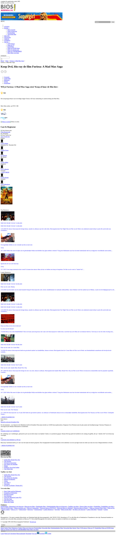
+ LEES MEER (5, 172)
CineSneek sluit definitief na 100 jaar (10, 439)
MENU (3, 21)
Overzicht (6, 77)
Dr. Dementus (5, 132)
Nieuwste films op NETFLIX (48, 508)
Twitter (49, 533)
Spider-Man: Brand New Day (12, 460)
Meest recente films (66, 509)
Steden (6, 528)
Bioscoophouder (20, 533)
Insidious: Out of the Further (11, 467)
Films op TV (10, 45)
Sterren (74, 528)
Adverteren (13, 533)
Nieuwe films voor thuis (86, 506)
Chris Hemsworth (5, 132)
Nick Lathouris (5, 169)
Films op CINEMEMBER (14, 51)
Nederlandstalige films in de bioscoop (57, 506)
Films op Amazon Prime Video (98, 508)
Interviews (30, 509)
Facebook (42, 533)
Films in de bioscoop (28, 528)
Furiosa (5, 137)
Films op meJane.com (20, 508)
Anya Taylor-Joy (5, 136)
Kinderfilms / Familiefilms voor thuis (104, 506)
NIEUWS (6, 36)
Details (6, 81)
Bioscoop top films (30, 506)
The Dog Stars (8, 499)
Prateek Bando (5, 177)
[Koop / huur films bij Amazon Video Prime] (4, 118)
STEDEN (6, 26)
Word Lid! (7, 533)
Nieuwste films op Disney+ (81, 508)
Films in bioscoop (12, 31)
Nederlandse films (41, 506)
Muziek (5, 185)
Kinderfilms (10, 46)
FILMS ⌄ (7, 28)
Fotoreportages (38, 509)
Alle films (57, 509)
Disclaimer (28, 533)
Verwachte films (11, 34)
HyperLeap (33, 522)
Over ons (34, 533)
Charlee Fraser (4, 150)
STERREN (7, 40)
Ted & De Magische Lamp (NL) (12, 497)
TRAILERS (7, 37)
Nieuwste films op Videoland (65, 508)
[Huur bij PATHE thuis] (3, 94)
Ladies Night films (92, 509)
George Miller (4, 162)
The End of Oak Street (10, 463)
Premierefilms (11, 33)
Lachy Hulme (4, 143)
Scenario (5, 170)
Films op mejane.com (13, 50)
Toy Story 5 (7, 482)
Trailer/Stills (7, 78)
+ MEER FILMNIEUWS (8, 417)
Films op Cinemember (33, 508)
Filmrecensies (22, 509)
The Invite (7, 484)
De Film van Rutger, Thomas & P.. (13, 485)
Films (6, 61)
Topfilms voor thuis (73, 506)
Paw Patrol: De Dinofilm (10, 464)
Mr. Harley (4, 156)
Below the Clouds (9, 502)
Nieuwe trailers (6, 509)
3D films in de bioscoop (79, 509)
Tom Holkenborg (5, 184)
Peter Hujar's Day (9, 500)
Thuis (78, 528)
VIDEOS (6, 39)
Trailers (20, 528)
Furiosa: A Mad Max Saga (17, 61)
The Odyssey (7, 461)
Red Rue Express (8, 494)
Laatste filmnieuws (48, 509)
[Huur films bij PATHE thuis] (3, 111)
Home (2, 61)
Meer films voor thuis (13, 53)
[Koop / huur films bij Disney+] (3, 114)
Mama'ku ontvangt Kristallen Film (10, 422)
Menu (2, 526)
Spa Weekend (7, 496)
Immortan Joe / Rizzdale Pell (8, 144)
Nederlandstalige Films (57, 528)
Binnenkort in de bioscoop (16, 506)
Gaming (106, 509)
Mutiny (6, 466)
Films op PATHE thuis (13, 48)
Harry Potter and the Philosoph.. (12, 491)
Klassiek (100, 509)
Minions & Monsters (9, 479)
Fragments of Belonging (10, 493)
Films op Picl (111, 508)
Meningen (7, 80)
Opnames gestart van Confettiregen (10, 431)
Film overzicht (11, 30)
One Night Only (8, 469)
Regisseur (4, 163)
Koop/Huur (7, 83)
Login (2, 533)
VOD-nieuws (11, 43)
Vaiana (6, 481)
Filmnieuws (15, 528)
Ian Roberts (4, 155)
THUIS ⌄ (7, 42)
